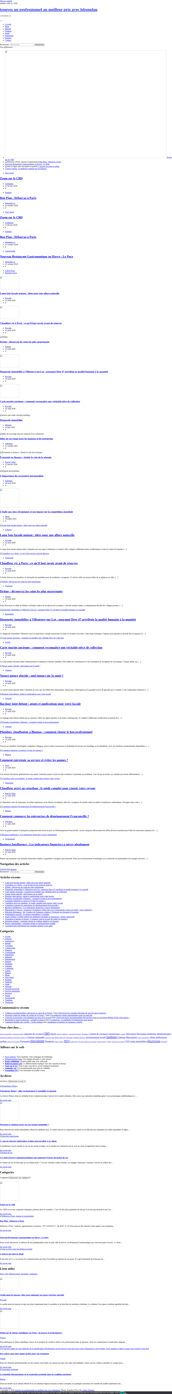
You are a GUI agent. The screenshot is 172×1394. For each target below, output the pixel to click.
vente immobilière (138, 1041)
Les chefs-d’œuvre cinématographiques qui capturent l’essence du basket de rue (34, 1158)
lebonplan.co (10, 203)
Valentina (8, 443)
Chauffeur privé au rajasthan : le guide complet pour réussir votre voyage (47, 788)
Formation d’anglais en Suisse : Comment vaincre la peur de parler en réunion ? (36, 919)
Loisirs (7, 642)
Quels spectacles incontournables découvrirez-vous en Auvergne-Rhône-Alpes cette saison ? (92, 1018)
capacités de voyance (33, 1034)
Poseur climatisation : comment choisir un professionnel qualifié (30, 923)
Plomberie (49, 1041)
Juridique (8, 964)
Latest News (10, 271)
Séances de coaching (91, 1041)
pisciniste (37, 1041)
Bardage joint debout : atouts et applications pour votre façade (40, 703)
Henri (7, 516)
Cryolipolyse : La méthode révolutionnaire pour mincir (71, 1020)
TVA (127, 1041)
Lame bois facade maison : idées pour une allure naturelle (29, 293)
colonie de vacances (98, 1034)
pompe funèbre (59, 1041)
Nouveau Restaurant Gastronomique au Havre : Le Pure (27, 164)
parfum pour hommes (13, 1041)
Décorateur (131, 1034)
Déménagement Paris (13, 1059)
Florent (8, 347)
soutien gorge (74, 1041)
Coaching (9, 946)
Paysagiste (25, 1041)
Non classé (9, 173)
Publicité (8, 982)
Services (8, 993)
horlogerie (48, 1037)
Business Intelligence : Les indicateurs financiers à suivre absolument (44, 844)
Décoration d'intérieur (147, 1034)
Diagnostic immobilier (11, 420)
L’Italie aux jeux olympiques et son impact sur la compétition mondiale (36, 511)
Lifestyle (8, 966)
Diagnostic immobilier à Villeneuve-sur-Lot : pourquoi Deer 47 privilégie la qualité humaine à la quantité (54, 371)
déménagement (164, 1034)
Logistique (9, 968)
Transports (9, 36)
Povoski (8, 298)
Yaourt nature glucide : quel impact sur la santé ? (31, 675)
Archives (3, 1081)
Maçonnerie (131, 1037)
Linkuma (121, 1037)
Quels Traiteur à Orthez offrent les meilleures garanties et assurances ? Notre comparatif (39, 917)
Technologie (10, 839)
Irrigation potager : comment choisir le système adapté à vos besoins (32, 921)
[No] (125, 1393)
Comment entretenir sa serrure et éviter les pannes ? (34, 760)
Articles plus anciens (8, 869)
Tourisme (8, 586)
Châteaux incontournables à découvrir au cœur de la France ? (29, 1013)
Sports (7, 996)
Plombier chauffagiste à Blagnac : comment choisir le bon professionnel (46, 732)
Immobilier (9, 614)
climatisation (85, 1034)
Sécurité (8, 986)
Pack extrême (10, 1057)
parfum (3, 1041)
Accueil (8, 24)
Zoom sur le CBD (11, 178)
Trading (109, 1041)
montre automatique (143, 1037)
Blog (7, 26)
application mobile (17, 1034)
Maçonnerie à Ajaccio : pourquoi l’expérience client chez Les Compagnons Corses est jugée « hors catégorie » (49, 910)
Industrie (8, 957)
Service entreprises (12, 991)
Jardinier (111, 1037)
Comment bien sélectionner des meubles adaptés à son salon (29, 926)
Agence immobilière (6, 1034)
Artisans (8, 530)
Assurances (9, 941)
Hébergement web (60, 1037)
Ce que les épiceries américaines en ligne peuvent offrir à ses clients (28, 1141)
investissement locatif (96, 1037)
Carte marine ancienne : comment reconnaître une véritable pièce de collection (40, 401)
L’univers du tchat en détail (48, 166)
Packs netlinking (12, 1061)
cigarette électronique (74, 1034)
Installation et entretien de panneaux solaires (64, 1022)
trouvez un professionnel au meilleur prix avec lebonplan (48, 9)
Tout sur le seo (11, 1066)
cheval (53, 1034)
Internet (8, 38)
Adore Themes (88, 1390)
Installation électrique (79, 1037)
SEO (67, 1041)
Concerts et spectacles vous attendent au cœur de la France (28, 1018)
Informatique (10, 959)
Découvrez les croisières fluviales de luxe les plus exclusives (82, 1013)
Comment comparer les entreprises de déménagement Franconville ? (44, 816)
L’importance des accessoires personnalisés (21, 476)
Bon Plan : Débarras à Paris (50, 162)
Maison (8, 29)
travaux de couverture (118, 1041)
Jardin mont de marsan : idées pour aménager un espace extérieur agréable (32, 1295)
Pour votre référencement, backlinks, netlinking (19, 1274)
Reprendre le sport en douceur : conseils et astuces (25, 1020)
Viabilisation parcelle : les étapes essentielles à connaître (27, 914)
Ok (122, 1393)
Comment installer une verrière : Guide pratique (24, 1022)
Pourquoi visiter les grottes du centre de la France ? (25, 1015)
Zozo (7, 765)
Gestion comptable (35, 1037)
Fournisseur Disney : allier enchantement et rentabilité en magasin (28, 1091)
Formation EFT (12, 1070)
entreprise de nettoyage (20, 1037)
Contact (8, 40)
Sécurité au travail (12, 989)
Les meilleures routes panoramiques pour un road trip (71, 1015)
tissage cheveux (101, 1041)
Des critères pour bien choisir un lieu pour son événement (24, 1354)
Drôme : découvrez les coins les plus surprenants (24, 342)
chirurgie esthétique (62, 1034)
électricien (153, 1041)
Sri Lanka (81, 1041)
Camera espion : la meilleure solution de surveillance (26, 169)
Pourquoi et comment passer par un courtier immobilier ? (24, 1125)
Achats (8, 936)
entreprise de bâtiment (6, 1037)
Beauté (8, 943)
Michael (8, 425)
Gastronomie (10, 251)
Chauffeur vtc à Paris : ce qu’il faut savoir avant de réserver (31, 323)
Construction (10, 948)
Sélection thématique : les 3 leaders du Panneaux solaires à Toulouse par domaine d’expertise (42, 912)
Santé (7, 33)
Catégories (4, 1178)
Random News (11, 273)
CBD (46, 1033)
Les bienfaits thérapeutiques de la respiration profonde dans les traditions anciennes (35, 1374)
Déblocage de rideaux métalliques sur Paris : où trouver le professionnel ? (31, 1333)
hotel (52, 1037)
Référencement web (13, 1064)
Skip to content (6, 1)
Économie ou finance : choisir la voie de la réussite (25, 457)
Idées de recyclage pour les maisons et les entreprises (26, 438)
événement (164, 1041)
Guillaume (9, 184)
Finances (8, 950)
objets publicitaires (158, 1037)
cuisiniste (123, 1034)
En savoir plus (5, 1100)
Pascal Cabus (10, 462)
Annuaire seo (10, 1068)
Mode (7, 975)
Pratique (8, 31)
